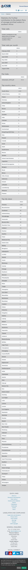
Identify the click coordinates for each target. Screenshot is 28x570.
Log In (21, 10)
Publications (14, 504)
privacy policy (18, 565)
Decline (19, 568)
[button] (18, 10)
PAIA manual (14, 518)
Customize (3, 568)
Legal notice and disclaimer (14, 515)
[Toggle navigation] (26, 10)
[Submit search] (16, 10)
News (14, 509)
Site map (14, 520)
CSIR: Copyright (14, 523)
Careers (14, 502)
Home (2, 14)
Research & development (14, 497)
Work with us (14, 499)
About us (14, 496)
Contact (14, 508)
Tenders (14, 522)
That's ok (24, 568)
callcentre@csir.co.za (16, 531)
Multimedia (14, 506)
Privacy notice (14, 517)
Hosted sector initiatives (14, 501)
